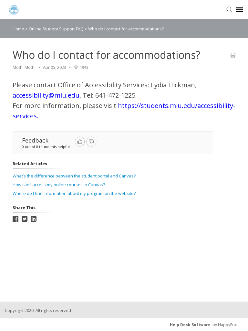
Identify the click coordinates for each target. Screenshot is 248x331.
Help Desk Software (190, 324)
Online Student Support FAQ (57, 29)
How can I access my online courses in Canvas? (59, 184)
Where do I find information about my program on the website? (74, 193)
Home (18, 29)
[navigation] (239, 9)
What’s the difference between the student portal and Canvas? (74, 176)
